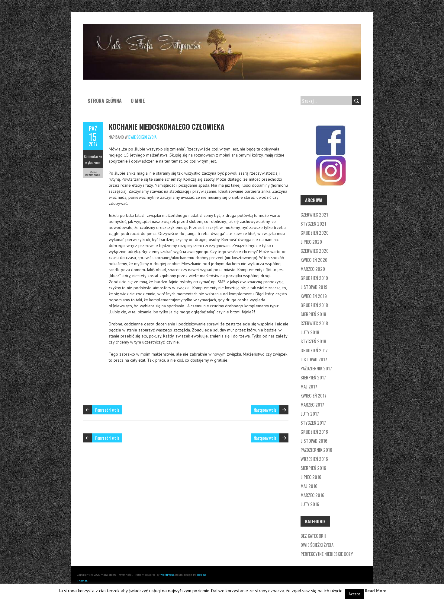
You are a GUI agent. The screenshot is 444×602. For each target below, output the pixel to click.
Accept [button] (354, 594)
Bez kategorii (313, 535)
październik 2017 (316, 368)
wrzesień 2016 (314, 458)
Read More (375, 591)
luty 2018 (310, 332)
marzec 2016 (312, 495)
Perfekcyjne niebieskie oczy (327, 553)
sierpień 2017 (313, 377)
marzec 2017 (312, 404)
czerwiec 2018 (314, 323)
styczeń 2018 (313, 341)
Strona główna (105, 100)
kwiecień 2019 (314, 296)
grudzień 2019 (314, 277)
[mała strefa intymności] (222, 27)
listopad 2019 (314, 287)
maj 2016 (309, 486)
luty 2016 (310, 504)
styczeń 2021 (313, 223)
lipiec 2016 (311, 477)
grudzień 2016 (314, 431)
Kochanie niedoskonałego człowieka (166, 126)
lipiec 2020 (311, 241)
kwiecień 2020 (314, 259)
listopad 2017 (314, 359)
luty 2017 (310, 413)
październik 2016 (316, 449)
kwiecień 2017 (314, 395)
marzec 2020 (313, 268)
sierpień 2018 (313, 314)
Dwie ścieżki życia (142, 137)
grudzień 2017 (314, 350)
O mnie (138, 100)
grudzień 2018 (314, 305)
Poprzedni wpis (107, 410)
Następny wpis (265, 410)
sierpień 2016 (313, 467)
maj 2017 (309, 386)
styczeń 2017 (313, 422)
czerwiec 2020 (315, 250)
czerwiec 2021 (314, 214)
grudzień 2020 (315, 232)
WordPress (167, 575)
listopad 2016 (314, 440)
